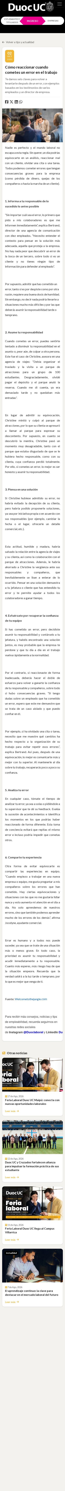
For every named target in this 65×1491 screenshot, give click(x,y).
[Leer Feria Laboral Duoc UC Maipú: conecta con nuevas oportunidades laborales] (32, 1075)
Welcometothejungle (31, 999)
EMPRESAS (53, 20)
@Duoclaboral (33, 1032)
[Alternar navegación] (60, 4)
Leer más (10, 1111)
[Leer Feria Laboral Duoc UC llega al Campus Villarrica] (32, 1203)
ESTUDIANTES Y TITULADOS (12, 21)
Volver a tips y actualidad (20, 42)
